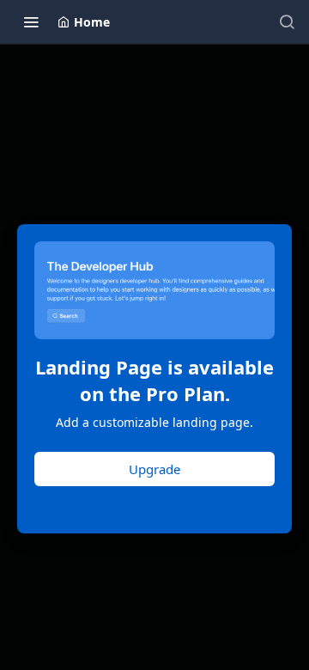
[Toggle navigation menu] (31, 21)
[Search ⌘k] (286, 21)
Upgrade (154, 469)
